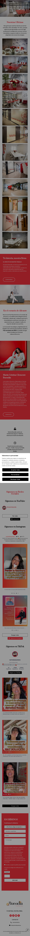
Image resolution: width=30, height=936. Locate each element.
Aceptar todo (15, 470)
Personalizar (15, 474)
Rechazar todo (15, 479)
